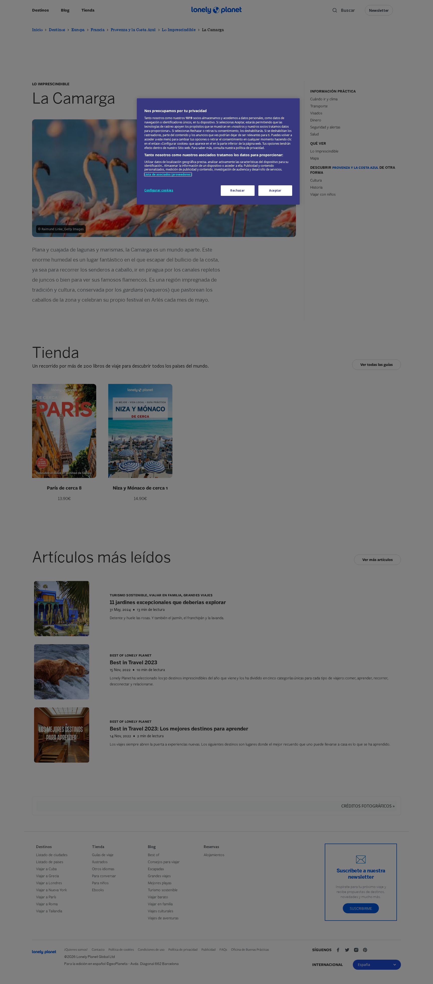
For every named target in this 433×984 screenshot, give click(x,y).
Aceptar (275, 190)
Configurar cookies (158, 190)
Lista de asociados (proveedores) (168, 174)
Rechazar (237, 190)
